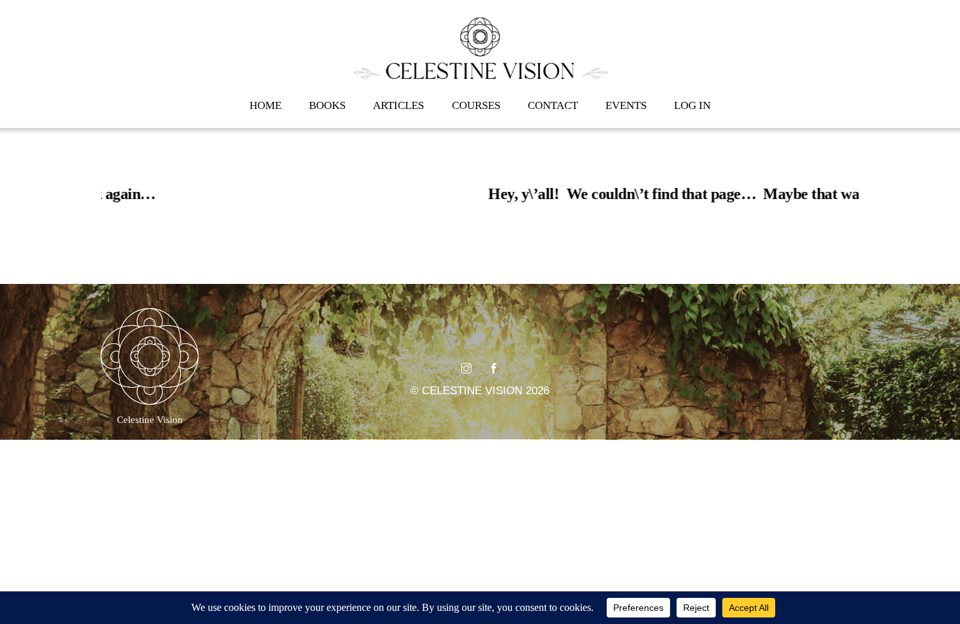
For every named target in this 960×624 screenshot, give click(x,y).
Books (327, 105)
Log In (692, 105)
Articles (398, 105)
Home (265, 105)
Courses (476, 105)
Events (626, 105)
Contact (553, 105)
